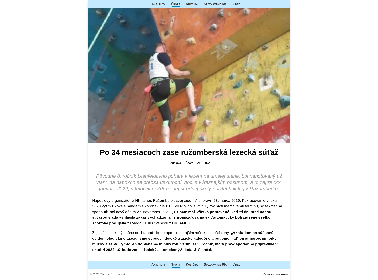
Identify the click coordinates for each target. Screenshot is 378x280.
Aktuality (158, 4)
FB (246, 4)
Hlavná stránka (103, 4)
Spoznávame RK (215, 4)
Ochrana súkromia (275, 274)
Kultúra (192, 4)
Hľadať (285, 4)
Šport (175, 4)
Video (236, 4)
